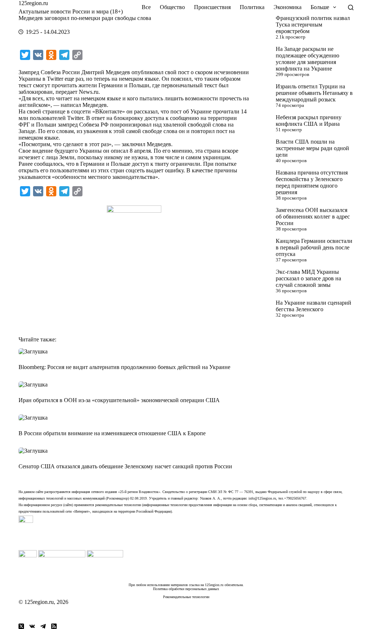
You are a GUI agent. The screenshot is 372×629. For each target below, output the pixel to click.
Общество (172, 7)
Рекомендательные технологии (186, 597)
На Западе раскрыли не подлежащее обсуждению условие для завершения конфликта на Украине (307, 59)
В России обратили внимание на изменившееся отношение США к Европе (112, 433)
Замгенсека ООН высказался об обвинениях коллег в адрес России (313, 216)
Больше (320, 7)
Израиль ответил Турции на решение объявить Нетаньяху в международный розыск (314, 93)
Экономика (288, 7)
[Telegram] (43, 626)
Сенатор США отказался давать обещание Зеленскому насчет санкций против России (125, 466)
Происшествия (212, 7)
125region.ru (33, 3)
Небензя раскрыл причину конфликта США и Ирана (308, 120)
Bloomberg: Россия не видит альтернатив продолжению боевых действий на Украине (124, 367)
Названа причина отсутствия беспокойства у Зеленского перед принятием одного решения (312, 182)
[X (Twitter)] (21, 626)
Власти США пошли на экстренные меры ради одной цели (312, 148)
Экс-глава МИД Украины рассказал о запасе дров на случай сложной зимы (308, 278)
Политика (252, 7)
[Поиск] (350, 7)
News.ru (88, 92)
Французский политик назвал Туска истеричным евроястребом (313, 24)
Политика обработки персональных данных (186, 589)
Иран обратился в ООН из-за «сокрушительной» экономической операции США (119, 400)
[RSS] (54, 626)
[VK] (32, 626)
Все (146, 7)
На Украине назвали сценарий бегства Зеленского (313, 306)
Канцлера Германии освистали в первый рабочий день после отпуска (314, 247)
